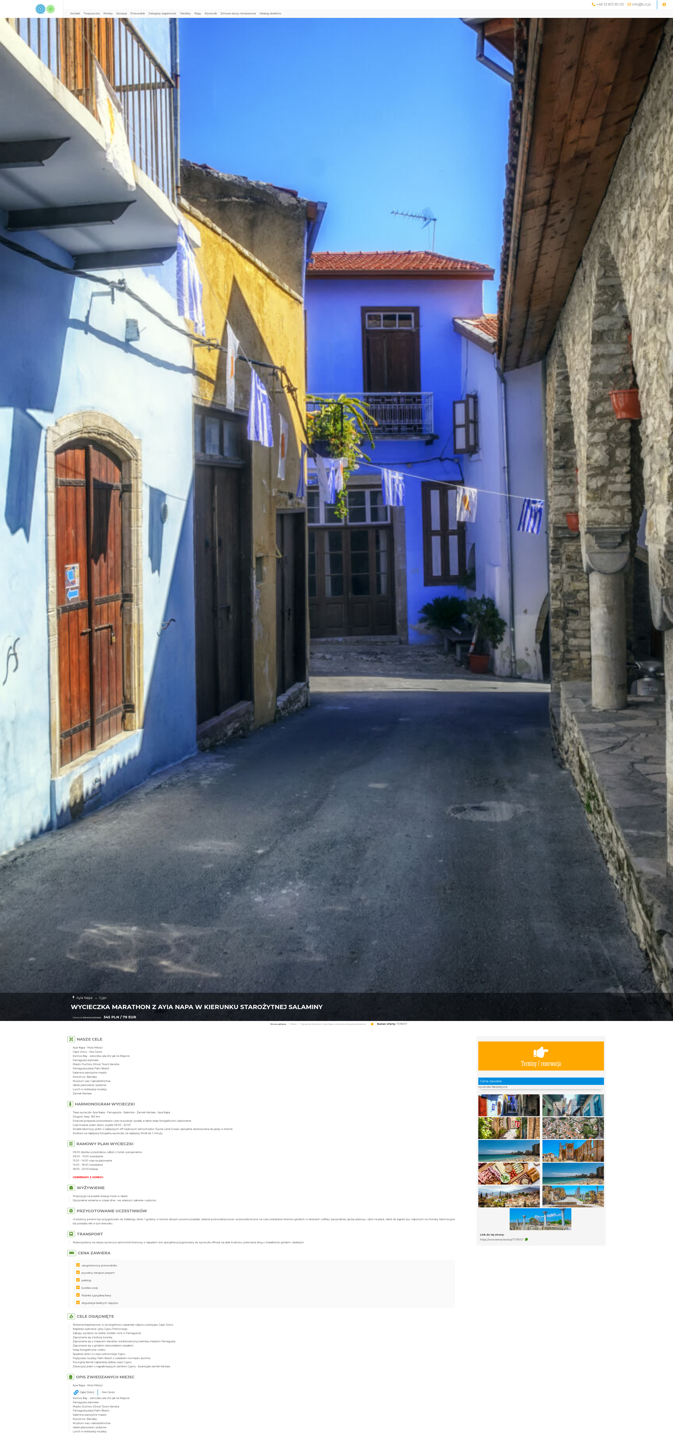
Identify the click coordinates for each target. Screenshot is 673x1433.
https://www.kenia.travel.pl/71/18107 (502, 1239)
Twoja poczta (92, 13)
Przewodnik (137, 13)
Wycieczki (211, 13)
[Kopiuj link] (526, 1239)
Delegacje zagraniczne (162, 13)
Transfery (185, 13)
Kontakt (75, 13)
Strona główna (278, 1024)
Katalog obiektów (270, 13)
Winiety (108, 13)
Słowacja (121, 13)
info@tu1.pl (641, 4)
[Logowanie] (664, 4)
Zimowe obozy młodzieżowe (238, 13)
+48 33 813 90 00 (610, 4)
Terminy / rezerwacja (541, 1063)
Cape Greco (87, 1392)
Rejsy (197, 13)
